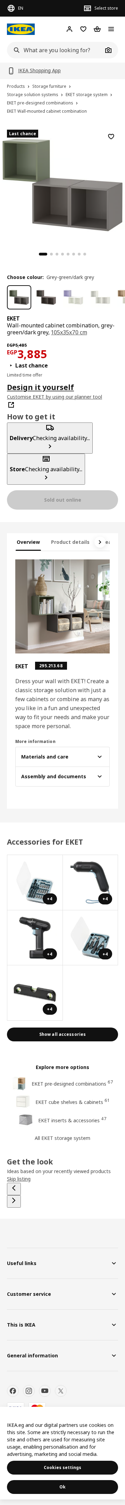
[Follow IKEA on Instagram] (29, 1391)
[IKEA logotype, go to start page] (21, 29)
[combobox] (55, 50)
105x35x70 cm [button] (69, 332)
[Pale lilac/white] (73, 297)
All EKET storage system (62, 1138)
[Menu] (111, 29)
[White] (100, 297)
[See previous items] (14, 1189)
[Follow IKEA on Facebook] (13, 1391)
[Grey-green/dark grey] (19, 297)
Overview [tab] (28, 542)
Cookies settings (62, 1467)
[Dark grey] (46, 297)
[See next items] (100, 542)
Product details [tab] (70, 542)
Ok (62, 1487)
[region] (62, 184)
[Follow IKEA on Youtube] (45, 1391)
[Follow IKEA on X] (61, 1391)
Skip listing (19, 1179)
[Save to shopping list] (111, 136)
